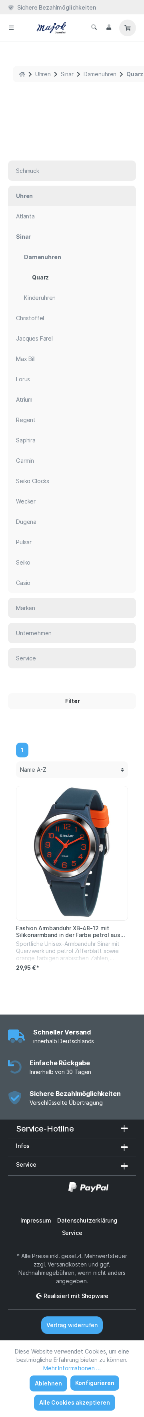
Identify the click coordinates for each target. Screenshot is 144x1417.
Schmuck (27, 170)
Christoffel (30, 318)
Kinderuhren (40, 297)
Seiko (23, 562)
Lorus (23, 379)
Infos (23, 1145)
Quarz (40, 277)
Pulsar (24, 542)
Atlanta (25, 216)
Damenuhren (42, 257)
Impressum (35, 1220)
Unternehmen (34, 633)
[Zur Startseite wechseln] (54, 28)
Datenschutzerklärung (87, 1220)
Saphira (26, 440)
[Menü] (11, 28)
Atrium (24, 399)
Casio (23, 582)
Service (26, 658)
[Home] (22, 74)
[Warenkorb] (127, 28)
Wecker (26, 501)
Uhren (24, 195)
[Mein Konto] (109, 27)
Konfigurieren (94, 1382)
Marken (25, 607)
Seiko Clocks (32, 481)
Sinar (23, 236)
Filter (72, 701)
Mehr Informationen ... (71, 1368)
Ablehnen (48, 1383)
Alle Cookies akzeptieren (74, 1402)
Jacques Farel (34, 338)
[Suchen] (94, 27)
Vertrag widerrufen (72, 1325)
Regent (26, 419)
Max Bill (26, 358)
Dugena (26, 521)
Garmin (25, 460)
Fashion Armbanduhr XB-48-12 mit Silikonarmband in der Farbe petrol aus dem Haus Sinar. (68, 931)
